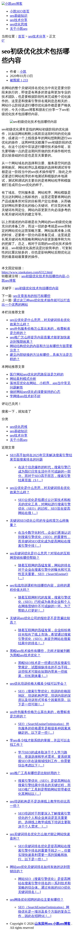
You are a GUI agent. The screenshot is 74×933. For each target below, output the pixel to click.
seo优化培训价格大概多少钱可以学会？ (38, 683)
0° (3, 40)
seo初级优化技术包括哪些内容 (37, 288)
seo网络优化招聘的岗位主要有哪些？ (37, 899)
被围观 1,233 (19, 80)
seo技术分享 (18, 20)
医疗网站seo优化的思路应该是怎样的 (37, 374)
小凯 (23, 71)
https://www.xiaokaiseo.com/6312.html (27, 272)
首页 (21, 36)
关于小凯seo (18, 28)
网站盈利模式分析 (23, 378)
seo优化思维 (18, 24)
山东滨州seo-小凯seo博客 (53, 923)
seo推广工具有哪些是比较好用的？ (35, 773)
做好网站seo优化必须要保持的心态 (35, 391)
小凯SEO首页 (19, 11)
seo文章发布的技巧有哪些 (31, 296)
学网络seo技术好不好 (25, 396)
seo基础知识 (18, 15)
